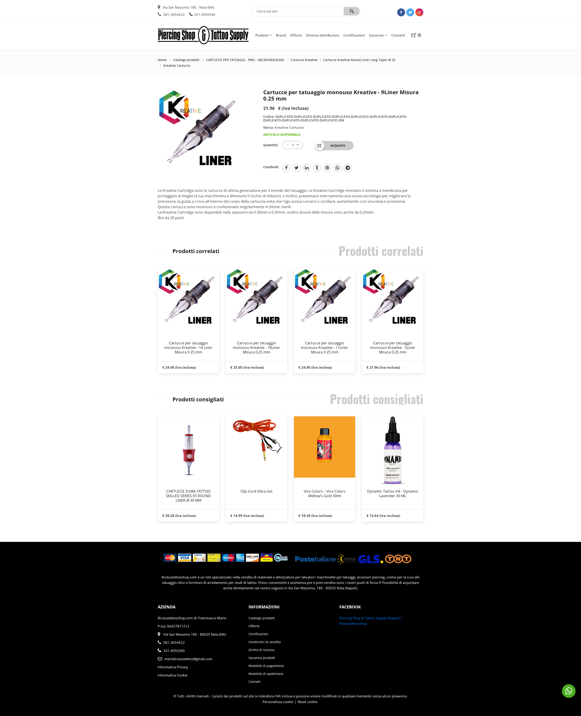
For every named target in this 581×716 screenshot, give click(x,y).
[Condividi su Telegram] (348, 168)
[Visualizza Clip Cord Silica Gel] (256, 439)
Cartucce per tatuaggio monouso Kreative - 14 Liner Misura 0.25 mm (188, 347)
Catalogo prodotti (186, 60)
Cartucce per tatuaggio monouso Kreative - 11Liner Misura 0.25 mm (324, 347)
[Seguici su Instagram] (419, 12)
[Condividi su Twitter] (296, 168)
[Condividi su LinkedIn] (307, 168)
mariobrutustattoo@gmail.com (188, 659)
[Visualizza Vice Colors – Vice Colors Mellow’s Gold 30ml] (324, 447)
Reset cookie (307, 701)
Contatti (398, 35)
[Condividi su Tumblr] (317, 168)
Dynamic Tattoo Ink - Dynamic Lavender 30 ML (392, 493)
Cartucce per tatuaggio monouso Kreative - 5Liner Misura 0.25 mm (392, 347)
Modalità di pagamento (266, 666)
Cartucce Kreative (304, 60)
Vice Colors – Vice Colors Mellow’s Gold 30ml (324, 493)
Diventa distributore (322, 35)
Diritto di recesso (261, 650)
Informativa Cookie (172, 675)
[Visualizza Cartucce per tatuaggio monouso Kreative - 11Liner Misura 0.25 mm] (324, 298)
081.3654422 (173, 14)
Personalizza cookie (278, 701)
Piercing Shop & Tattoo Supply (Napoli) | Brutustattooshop (370, 621)
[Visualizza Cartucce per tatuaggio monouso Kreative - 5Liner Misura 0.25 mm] (392, 298)
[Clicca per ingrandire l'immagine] (200, 131)
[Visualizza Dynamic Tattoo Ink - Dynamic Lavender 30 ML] (392, 450)
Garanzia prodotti (262, 658)
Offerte (296, 35)
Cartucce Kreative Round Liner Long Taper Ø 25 (359, 60)
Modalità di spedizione (266, 674)
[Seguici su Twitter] (410, 12)
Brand (281, 35)
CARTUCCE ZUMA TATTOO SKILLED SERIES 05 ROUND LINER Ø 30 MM (188, 496)
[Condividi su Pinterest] (327, 168)
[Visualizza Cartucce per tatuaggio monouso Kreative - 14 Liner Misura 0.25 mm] (188, 298)
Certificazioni (354, 35)
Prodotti (261, 35)
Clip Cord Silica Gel (256, 491)
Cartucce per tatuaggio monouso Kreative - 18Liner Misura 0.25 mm (256, 347)
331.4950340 (204, 14)
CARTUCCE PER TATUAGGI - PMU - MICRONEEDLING (245, 60)
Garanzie (376, 35)
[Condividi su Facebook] (286, 168)
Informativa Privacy (173, 667)
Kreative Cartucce (176, 65)
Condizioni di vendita (265, 642)
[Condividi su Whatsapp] (337, 168)
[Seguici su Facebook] (401, 12)
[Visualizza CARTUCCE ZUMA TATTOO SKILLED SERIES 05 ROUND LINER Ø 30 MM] (188, 450)
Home (162, 60)
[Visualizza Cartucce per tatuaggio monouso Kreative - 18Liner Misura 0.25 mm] (256, 298)
